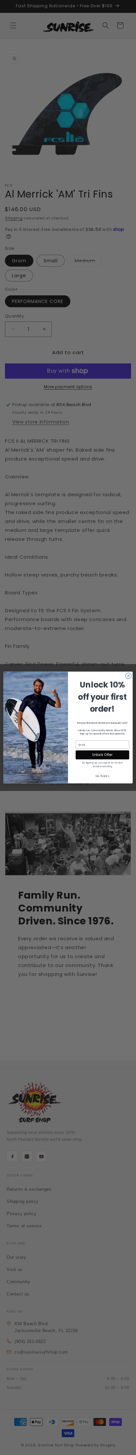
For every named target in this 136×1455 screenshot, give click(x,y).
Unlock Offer (102, 755)
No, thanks (102, 776)
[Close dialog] (128, 676)
